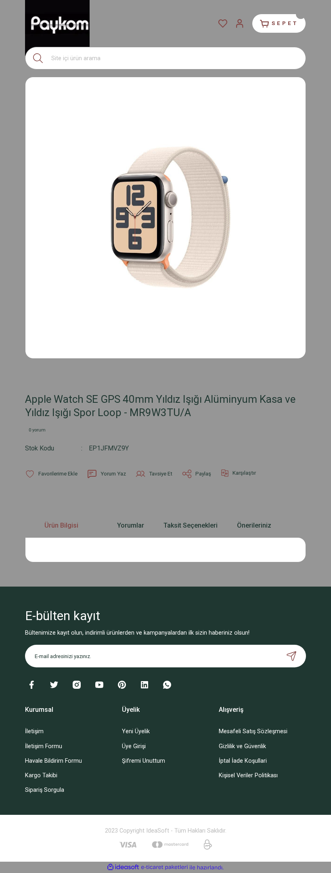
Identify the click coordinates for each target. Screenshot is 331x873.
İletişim (34, 731)
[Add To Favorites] (51, 474)
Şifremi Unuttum (143, 760)
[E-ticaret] (164, 867)
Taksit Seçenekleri (190, 525)
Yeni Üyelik (136, 731)
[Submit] (291, 656)
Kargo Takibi (41, 775)
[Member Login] (240, 23)
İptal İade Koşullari (243, 760)
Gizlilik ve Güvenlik (242, 746)
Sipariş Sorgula (44, 790)
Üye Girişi (134, 746)
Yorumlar (130, 525)
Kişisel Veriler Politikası (248, 775)
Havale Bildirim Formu (53, 760)
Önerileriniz (254, 525)
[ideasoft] (123, 867)
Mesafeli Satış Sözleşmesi (253, 731)
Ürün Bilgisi (61, 525)
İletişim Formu (43, 746)
